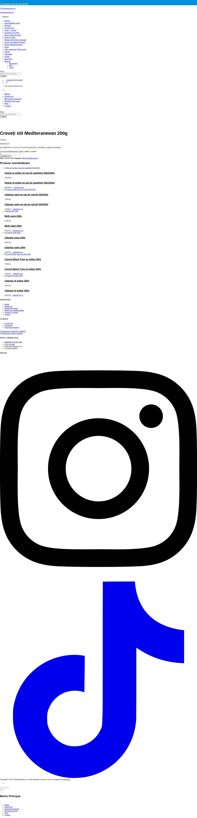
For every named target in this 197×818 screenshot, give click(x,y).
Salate (7, 52)
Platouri (8, 25)
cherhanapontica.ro (7, 12)
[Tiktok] (98, 777)
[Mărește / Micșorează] (8, 787)
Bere (11, 66)
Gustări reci (9, 28)
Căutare (3, 76)
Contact (8, 106)
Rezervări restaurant (13, 99)
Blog (7, 103)
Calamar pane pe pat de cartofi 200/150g (26, 194)
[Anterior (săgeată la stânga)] (1, 789)
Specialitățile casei (12, 23)
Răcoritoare (13, 63)
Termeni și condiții (11, 312)
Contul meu (9, 323)
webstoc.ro (66, 779)
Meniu (7, 94)
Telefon (9, 80)
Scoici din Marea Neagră (15, 42)
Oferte (7, 21)
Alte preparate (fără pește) (15, 49)
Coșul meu (8, 325)
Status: (2, 144)
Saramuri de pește (12, 33)
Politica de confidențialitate (14, 310)
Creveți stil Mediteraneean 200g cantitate (14, 151)
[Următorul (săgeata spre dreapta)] (3, 789)
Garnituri (8, 54)
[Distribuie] (3, 787)
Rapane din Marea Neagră (15, 40)
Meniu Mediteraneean (14, 44)
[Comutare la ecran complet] (5, 787)
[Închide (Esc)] (1, 787)
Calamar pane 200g (15, 237)
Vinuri (11, 68)
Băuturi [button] (8, 61)
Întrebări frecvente (12, 101)
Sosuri (7, 56)
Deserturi (8, 59)
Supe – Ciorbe (10, 30)
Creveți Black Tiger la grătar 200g (23, 259)
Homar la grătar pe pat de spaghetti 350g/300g (30, 173)
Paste (7, 47)
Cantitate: (33, 151)
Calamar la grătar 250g (17, 281)
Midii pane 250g (13, 216)
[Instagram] (98, 580)
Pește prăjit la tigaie (13, 35)
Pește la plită (10, 37)
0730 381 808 (10, 344)
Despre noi (9, 96)
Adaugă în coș (5, 156)
